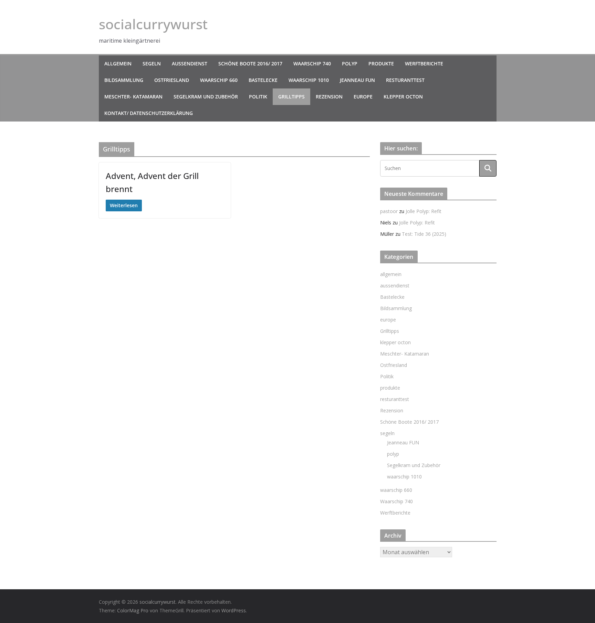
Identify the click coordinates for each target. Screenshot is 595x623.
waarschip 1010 (309, 80)
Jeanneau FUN (357, 80)
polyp (349, 63)
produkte (381, 63)
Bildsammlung (123, 80)
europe (363, 96)
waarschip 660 (219, 80)
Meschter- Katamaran (133, 96)
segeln (152, 63)
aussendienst (189, 63)
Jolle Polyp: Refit (423, 211)
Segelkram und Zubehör (206, 96)
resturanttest (405, 80)
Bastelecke (263, 80)
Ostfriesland (171, 80)
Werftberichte (424, 63)
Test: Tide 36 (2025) (424, 234)
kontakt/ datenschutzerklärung (148, 113)
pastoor (389, 211)
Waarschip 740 (312, 63)
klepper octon (403, 96)
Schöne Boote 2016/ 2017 (250, 63)
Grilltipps (291, 96)
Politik (258, 96)
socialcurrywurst (153, 23)
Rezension (329, 96)
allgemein (118, 63)
